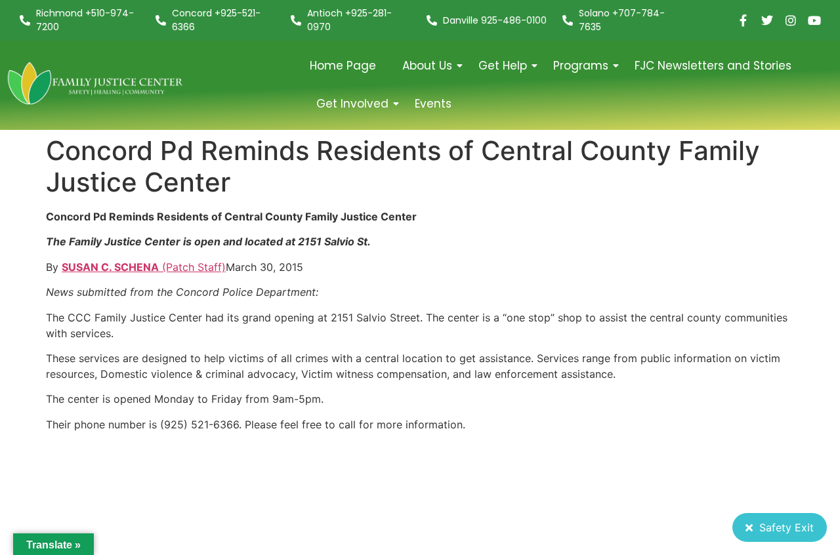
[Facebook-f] (743, 20)
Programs (580, 65)
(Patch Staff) (144, 267)
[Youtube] (814, 20)
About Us (427, 65)
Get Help (502, 65)
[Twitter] (767, 20)
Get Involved (352, 104)
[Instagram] (791, 20)
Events (433, 104)
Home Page (343, 65)
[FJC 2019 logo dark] (96, 83)
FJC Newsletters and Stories (713, 65)
